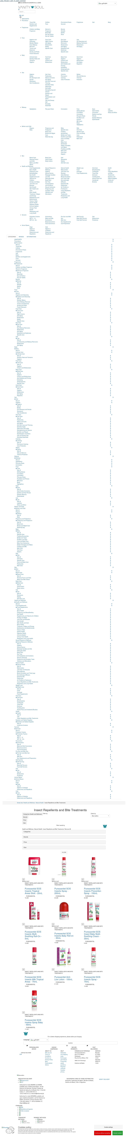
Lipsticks (110, 111)
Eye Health (33, 175)
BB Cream (79, 121)
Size (24, 823)
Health (110, 168)
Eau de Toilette (49, 36)
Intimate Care (33, 57)
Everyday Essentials (48, 104)
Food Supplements (35, 168)
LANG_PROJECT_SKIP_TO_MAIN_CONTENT (13, 1)
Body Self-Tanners (82, 218)
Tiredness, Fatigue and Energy (35, 195)
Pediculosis (48, 76)
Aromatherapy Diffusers (65, 181)
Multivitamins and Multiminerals (34, 198)
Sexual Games (49, 173)
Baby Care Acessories (64, 143)
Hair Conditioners (34, 83)
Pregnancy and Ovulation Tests (49, 189)
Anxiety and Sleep (35, 182)
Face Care (48, 39)
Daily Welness (65, 175)
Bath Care (64, 150)
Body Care (64, 57)
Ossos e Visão (34, 201)
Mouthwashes (96, 170)
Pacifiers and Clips (66, 137)
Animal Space (25, 225)
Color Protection (65, 79)
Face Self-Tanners (82, 220)
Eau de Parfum (49, 34)
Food (78, 170)
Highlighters (33, 109)
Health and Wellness (27, 166)
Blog (46, 1061)
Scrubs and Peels (34, 52)
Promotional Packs (66, 22)
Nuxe (62, 34)
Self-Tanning (80, 216)
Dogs (31, 227)
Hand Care (80, 57)
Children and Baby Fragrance (35, 30)
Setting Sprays (81, 111)
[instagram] (20, 1054)
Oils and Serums (81, 76)
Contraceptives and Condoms (49, 184)
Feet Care (48, 57)
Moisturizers (48, 45)
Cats (46, 227)
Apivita (63, 32)
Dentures (94, 175)
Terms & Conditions (48, 1055)
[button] (107, 3)
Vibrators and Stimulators (49, 193)
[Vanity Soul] (105, 826)
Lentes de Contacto (110, 181)
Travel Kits (32, 22)
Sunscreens (48, 216)
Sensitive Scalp (49, 85)
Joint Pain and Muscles (33, 184)
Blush (78, 123)
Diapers (32, 128)
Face (46, 24)
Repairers (79, 64)
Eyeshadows (95, 119)
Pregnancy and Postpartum (49, 129)
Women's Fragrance (48, 30)
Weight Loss (80, 168)
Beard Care (33, 157)
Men (23, 156)
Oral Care (63, 152)
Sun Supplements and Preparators (66, 222)
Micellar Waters (34, 43)
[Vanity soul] (64, 7)
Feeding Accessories (64, 132)
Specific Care (49, 48)
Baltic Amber (64, 170)
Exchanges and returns (64, 1058)
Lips (78, 39)
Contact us (48, 1058)
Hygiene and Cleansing (33, 40)
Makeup (24, 107)
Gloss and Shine (112, 112)
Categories (27, 832)
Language (27, 1040)
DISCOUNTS (25, 19)
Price (24, 820)
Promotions (25, 20)
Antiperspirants (65, 69)
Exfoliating (64, 67)
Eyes (93, 109)
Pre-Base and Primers (80, 118)
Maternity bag (49, 137)
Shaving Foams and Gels (34, 160)
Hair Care (48, 74)
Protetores (95, 220)
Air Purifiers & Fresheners (64, 188)
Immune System (34, 206)
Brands (63, 29)
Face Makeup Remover (33, 45)
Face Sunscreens (50, 223)
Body (109, 22)
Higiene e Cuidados (32, 229)
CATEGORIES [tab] (12, 237)
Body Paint (48, 180)
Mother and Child (26, 126)
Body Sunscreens (50, 222)
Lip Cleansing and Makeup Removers (82, 42)
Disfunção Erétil (49, 178)
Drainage (79, 171)
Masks (47, 46)
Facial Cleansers (34, 53)
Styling (78, 74)
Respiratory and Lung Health (34, 212)
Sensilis (63, 31)
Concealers (64, 109)
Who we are (48, 1053)
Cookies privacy (63, 1071)
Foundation (80, 112)
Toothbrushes (96, 176)
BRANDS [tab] (21, 237)
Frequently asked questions (63, 1063)
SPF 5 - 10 (33, 218)
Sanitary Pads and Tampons (35, 59)
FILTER (64, 852)
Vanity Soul (20, 803)
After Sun (63, 220)
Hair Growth (33, 187)
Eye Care (63, 39)
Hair (93, 22)
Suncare (63, 24)
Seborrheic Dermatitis (48, 87)
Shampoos (33, 81)
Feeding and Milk (65, 149)
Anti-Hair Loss (65, 163)
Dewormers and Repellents (34, 233)
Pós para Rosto (49, 109)
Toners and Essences (33, 49)
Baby (31, 130)
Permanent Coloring (64, 77)
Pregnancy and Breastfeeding (34, 172)
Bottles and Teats (66, 135)
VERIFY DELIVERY (104, 1079)
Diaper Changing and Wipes (65, 146)
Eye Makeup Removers (64, 42)
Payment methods (63, 1067)
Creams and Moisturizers (48, 61)
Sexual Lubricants (50, 187)
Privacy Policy (49, 1059)
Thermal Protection (79, 78)
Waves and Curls (50, 78)
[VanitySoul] (71, 1034)
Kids (78, 128)
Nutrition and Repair (48, 94)
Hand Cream (48, 159)
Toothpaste (95, 171)
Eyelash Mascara (97, 118)
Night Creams (49, 41)
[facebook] (21, 1054)
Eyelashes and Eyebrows (65, 49)
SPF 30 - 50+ (33, 220)
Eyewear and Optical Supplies (112, 177)
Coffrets (47, 22)
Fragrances (80, 22)
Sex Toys (47, 182)
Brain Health (33, 192)
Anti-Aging (48, 43)
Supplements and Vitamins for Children (34, 178)
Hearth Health (33, 203)
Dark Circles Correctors (95, 111)
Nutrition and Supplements (33, 25)
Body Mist (48, 32)
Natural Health (65, 168)
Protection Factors (35, 216)
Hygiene (32, 62)
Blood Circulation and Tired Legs (65, 177)
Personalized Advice (48, 1064)
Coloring (63, 74)
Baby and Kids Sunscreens (49, 219)
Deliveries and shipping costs (64, 1054)
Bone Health (33, 170)
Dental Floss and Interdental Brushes (97, 180)
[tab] (64, 831)
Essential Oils (64, 183)
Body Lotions (48, 161)
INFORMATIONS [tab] (31, 237)
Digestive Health (34, 204)
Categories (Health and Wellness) (32, 814)
